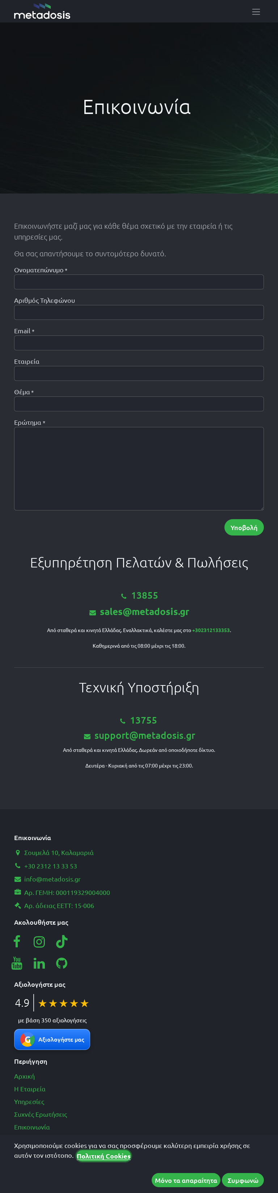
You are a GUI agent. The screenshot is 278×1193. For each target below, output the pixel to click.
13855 (144, 595)
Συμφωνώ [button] (243, 1180)
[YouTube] (16, 963)
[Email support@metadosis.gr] (158, 721)
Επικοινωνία (32, 1127)
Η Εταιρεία (30, 1088)
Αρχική (24, 1076)
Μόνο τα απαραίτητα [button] (186, 1180)
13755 (143, 720)
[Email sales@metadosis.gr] (88, 736)
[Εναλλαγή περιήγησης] (256, 11)
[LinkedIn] (39, 963)
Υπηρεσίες (29, 1101)
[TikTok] (62, 941)
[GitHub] (62, 963)
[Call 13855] (125, 596)
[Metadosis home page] (42, 11)
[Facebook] (16, 941)
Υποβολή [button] (244, 527)
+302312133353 (211, 630)
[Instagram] (39, 941)
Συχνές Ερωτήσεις (40, 1114)
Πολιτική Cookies (104, 1156)
